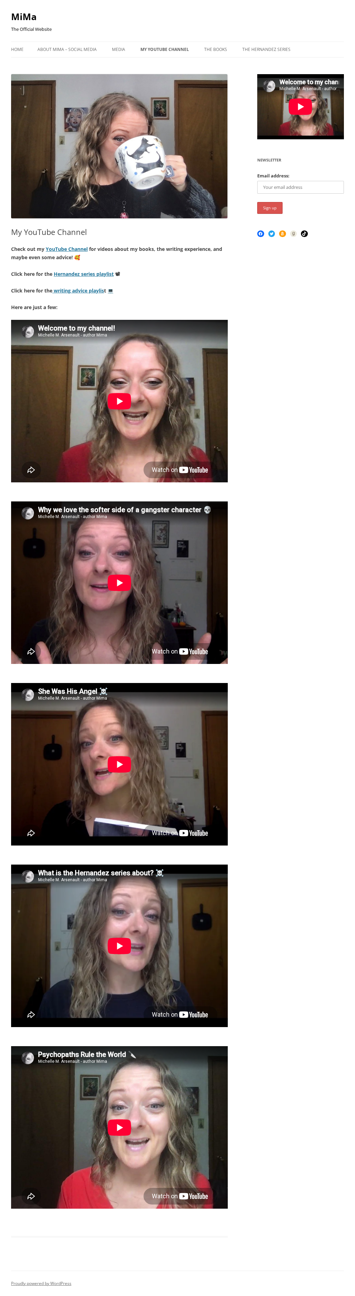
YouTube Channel (67, 249)
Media (118, 49)
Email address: (273, 176)
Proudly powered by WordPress (41, 1283)
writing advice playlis (78, 290)
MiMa (24, 16)
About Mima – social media (67, 49)
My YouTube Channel (164, 49)
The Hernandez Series (266, 49)
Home (17, 49)
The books (215, 49)
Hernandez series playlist (84, 274)
